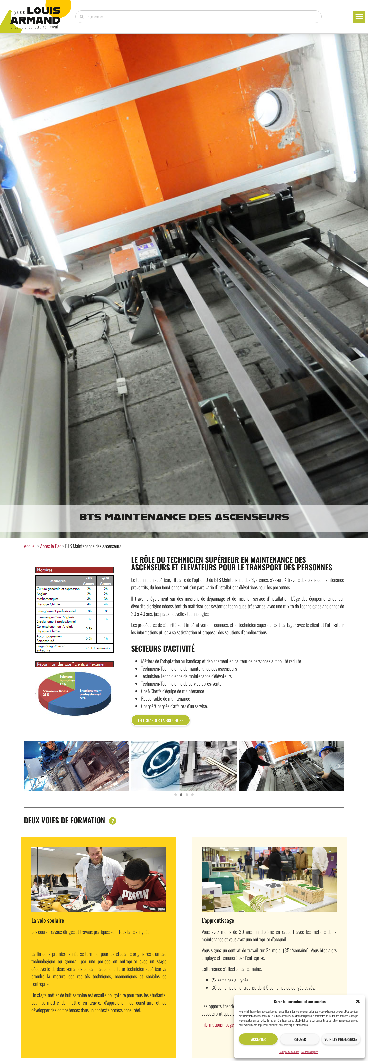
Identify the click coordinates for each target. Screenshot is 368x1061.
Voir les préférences (340, 1039)
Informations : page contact (225, 1024)
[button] (357, 1001)
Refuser (300, 1039)
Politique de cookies (289, 1052)
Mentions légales (309, 1052)
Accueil (30, 546)
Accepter (258, 1039)
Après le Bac (50, 546)
